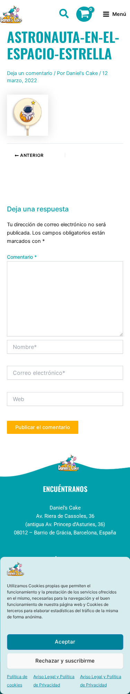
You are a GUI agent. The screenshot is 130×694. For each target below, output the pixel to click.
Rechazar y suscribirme (65, 660)
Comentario (22, 257)
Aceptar (65, 641)
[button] (64, 15)
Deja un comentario (29, 73)
